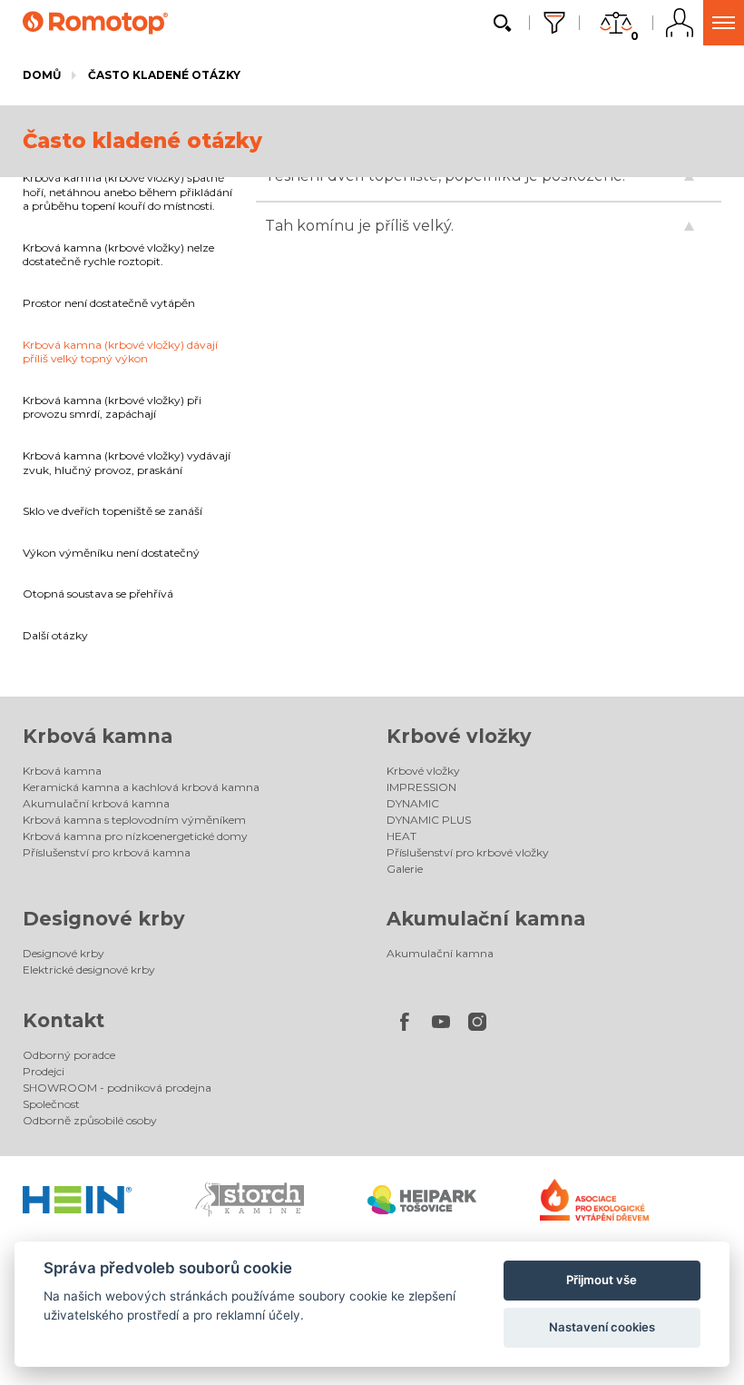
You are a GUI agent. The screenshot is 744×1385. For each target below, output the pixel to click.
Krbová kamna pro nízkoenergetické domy (135, 836)
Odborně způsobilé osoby (90, 1120)
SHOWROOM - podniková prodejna (117, 1087)
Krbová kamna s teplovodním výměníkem (134, 819)
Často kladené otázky (164, 75)
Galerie (405, 869)
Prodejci (43, 1071)
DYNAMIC (413, 803)
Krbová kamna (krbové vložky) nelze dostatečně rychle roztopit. (118, 255)
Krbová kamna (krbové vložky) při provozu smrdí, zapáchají (112, 407)
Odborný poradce (69, 1055)
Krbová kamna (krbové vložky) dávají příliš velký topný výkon (120, 352)
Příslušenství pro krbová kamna (107, 852)
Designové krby (104, 918)
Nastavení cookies (602, 1327)
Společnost (51, 1104)
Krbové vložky (459, 736)
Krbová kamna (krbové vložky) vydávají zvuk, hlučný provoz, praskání (126, 463)
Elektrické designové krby (89, 969)
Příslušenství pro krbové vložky (468, 852)
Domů (42, 75)
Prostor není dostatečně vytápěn (109, 303)
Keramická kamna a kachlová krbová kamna (141, 787)
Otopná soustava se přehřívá (98, 593)
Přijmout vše (601, 1279)
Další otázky (55, 635)
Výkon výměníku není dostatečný (111, 552)
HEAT (401, 836)
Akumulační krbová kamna (96, 803)
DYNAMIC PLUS (429, 819)
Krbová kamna (97, 736)
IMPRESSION (421, 787)
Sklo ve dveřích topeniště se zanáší (112, 511)
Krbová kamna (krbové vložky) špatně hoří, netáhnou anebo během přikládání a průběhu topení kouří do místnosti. (127, 192)
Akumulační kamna (486, 918)
